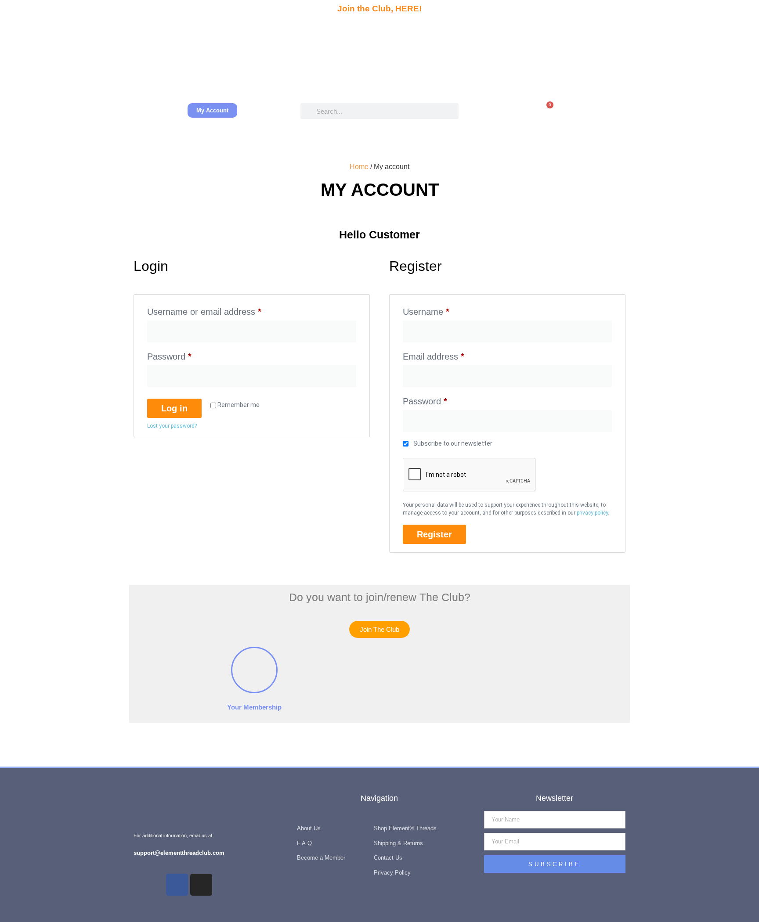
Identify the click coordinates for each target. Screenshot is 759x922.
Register (434, 534)
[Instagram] (201, 885)
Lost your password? (172, 426)
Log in (174, 408)
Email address (451, 354)
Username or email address (221, 310)
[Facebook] (177, 885)
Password (186, 354)
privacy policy (592, 513)
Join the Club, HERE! (379, 8)
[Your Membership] (254, 670)
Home (359, 166)
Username (443, 310)
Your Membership (254, 707)
